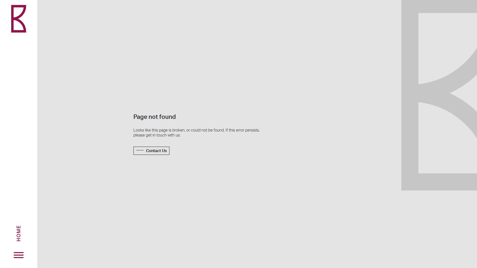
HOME (18, 233)
